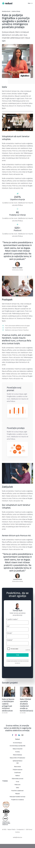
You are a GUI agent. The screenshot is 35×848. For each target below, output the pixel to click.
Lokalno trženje (15, 11)
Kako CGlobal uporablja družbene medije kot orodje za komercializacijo (27, 705)
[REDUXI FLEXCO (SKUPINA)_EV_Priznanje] (6, 801)
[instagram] (16, 735)
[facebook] (12, 735)
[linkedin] (19, 735)
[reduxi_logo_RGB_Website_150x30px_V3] (7, 2)
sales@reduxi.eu (17, 837)
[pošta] (22, 735)
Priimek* (9, 633)
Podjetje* (9, 640)
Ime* (8, 626)
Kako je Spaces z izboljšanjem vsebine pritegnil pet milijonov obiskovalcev (8, 705)
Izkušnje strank (6, 11)
